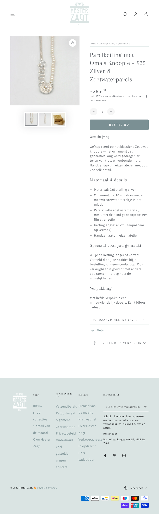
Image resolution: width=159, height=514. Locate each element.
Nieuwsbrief (87, 419)
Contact (61, 467)
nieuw (37, 406)
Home (93, 43)
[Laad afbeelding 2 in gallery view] (45, 119)
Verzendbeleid (66, 406)
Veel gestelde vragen (62, 454)
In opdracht (87, 446)
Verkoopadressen (91, 439)
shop (37, 412)
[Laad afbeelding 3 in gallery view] (58, 119)
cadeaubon (86, 459)
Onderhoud (64, 440)
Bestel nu (119, 125)
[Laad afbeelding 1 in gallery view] (31, 119)
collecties (40, 419)
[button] (124, 14)
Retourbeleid (65, 413)
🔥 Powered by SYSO (45, 487)
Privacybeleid (66, 433)
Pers (81, 453)
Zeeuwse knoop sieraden (114, 43)
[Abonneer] (146, 406)
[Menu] (12, 14)
